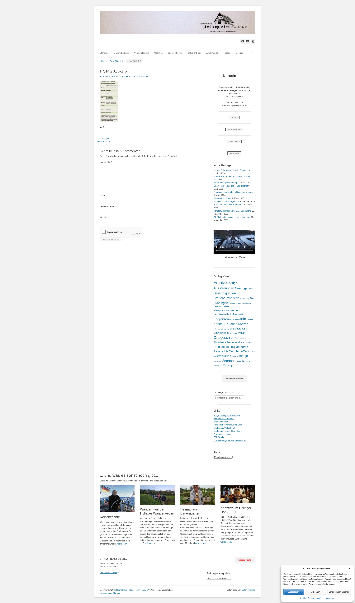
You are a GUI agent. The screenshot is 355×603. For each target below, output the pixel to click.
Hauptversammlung (226, 310)
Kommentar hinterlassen (138, 76)
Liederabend (240, 328)
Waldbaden (217, 361)
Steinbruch (223, 356)
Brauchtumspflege (226, 298)
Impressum (330, 598)
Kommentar (106, 162)
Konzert (243, 324)
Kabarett (250, 319)
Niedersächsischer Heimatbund (228, 431)
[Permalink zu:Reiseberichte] (117, 498)
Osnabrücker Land (222, 434)
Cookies (303, 598)
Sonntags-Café (239, 351)
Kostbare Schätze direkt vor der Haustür (232, 176)
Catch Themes (248, 590)
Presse (227, 53)
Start (104, 61)
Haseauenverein (221, 421)
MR (123, 76)
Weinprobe (218, 365)
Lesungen (226, 328)
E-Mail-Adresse (107, 206)
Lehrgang (217, 329)
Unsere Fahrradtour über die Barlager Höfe (233, 170)
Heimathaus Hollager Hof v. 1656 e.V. (133, 590)
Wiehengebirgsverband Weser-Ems (230, 440)
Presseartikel (246, 342)
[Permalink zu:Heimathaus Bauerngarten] (197, 495)
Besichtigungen (225, 293)
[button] (349, 568)
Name (103, 195)
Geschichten (247, 303)
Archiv (219, 282)
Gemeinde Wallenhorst (224, 418)
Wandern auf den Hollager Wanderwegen (157, 511)
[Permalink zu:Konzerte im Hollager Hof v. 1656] (237, 494)
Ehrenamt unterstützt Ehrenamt (228, 204)
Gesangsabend (235, 303)
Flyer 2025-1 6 (117, 61)
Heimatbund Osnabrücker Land (228, 425)
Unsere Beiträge (121, 53)
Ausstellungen (224, 288)
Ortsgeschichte (225, 337)
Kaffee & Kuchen (225, 324)
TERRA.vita (219, 437)
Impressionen (234, 319)
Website (103, 217)
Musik (241, 332)
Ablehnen (315, 592)
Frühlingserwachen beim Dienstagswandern (233, 192)
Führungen (221, 303)
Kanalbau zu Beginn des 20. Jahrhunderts (232, 211)
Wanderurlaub (244, 361)
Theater (233, 356)
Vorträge (242, 356)
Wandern (229, 361)
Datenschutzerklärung (316, 598)
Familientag (244, 299)
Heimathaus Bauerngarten (190, 511)
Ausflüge (231, 283)
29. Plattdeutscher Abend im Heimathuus (232, 217)
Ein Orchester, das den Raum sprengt (231, 186)
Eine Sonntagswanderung (225, 182)
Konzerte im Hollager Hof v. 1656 (235, 510)
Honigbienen (221, 319)
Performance (242, 338)
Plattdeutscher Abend (227, 342)
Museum (233, 333)
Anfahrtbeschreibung (109, 572)
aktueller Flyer (194, 53)
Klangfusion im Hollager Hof (226, 201)
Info (243, 319)
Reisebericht (221, 351)
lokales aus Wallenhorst (224, 428)
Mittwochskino (221, 332)
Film (251, 298)
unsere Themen (175, 53)
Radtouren (241, 346)
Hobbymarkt (236, 314)
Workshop (228, 365)
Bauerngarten (244, 288)
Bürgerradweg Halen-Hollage (227, 415)
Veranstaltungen (141, 53)
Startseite (104, 53)
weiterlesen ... (123, 544)
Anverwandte (212, 53)
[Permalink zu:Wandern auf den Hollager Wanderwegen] (157, 495)
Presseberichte (224, 347)
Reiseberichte (110, 517)
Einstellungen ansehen (339, 592)
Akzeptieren (293, 592)
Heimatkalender (222, 314)
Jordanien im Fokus (222, 198)
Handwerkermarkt (221, 307)
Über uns (158, 53)
